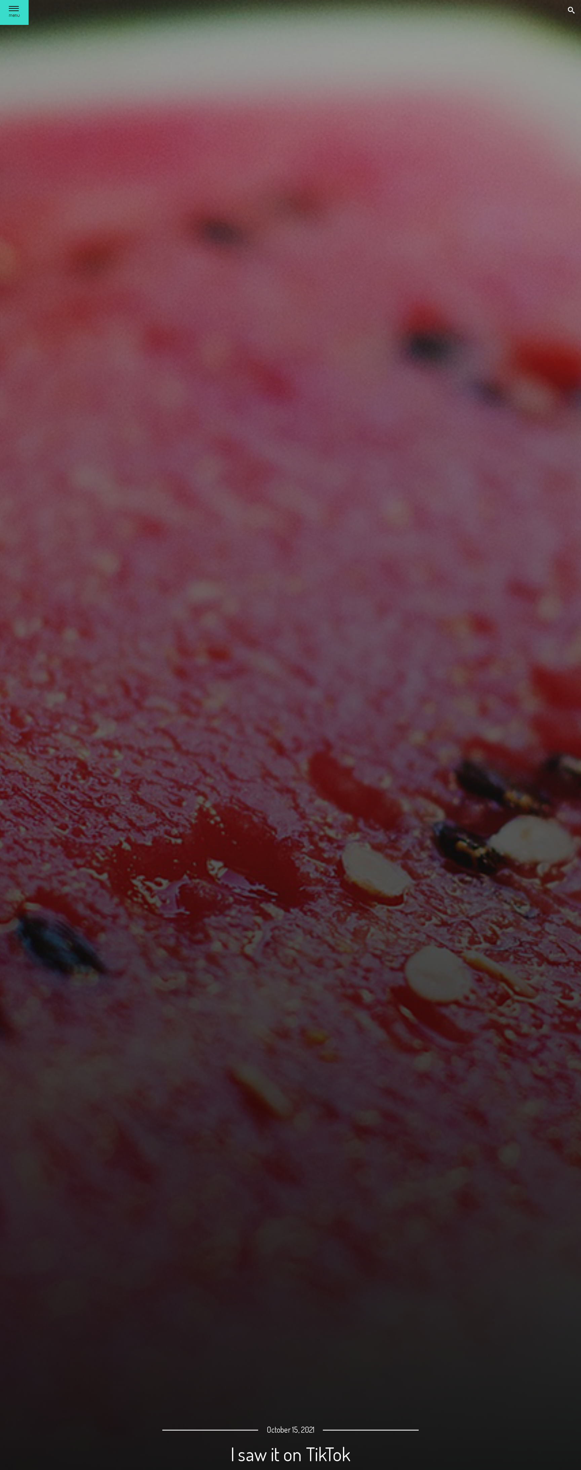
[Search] (572, 11)
